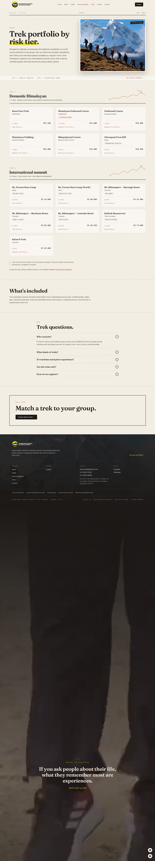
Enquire (139, 4)
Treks (92, 4)
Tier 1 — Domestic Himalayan (23, 78)
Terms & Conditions (18, 492)
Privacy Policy (51, 492)
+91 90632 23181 (86, 472)
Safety (73, 4)
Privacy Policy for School (65, 492)
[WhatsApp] (150, 850)
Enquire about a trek (26, 417)
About (66, 4)
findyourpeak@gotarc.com (89, 469)
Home (60, 4)
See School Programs (64, 270)
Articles (99, 4)
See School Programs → (134, 78)
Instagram (117, 469)
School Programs (82, 4)
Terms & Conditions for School (35, 492)
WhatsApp (117, 472)
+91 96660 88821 (86, 475)
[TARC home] (22, 4)
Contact (107, 4)
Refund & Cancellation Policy (84, 492)
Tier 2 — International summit (48, 78)
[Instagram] (150, 856)
